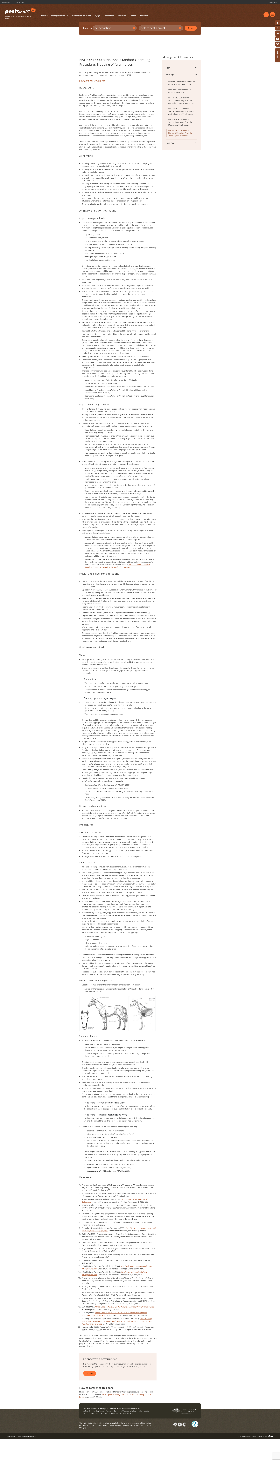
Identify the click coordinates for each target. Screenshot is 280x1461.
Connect (100, 14)
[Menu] (272, 12)
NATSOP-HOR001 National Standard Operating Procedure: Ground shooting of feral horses (181, 100)
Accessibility (20, 2)
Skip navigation (7, 2)
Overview (42, 14)
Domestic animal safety (66, 14)
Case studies (84, 14)
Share (190, 45)
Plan (168, 67)
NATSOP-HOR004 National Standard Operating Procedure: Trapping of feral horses (181, 133)
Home (93, 45)
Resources (93, 14)
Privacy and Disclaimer (24, 1436)
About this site (11, 1436)
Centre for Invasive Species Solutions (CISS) (124, 1409)
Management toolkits (52, 14)
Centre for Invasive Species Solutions (22, 16)
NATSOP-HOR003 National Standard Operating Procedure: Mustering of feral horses (181, 122)
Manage (170, 74)
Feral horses (113, 45)
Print (199, 45)
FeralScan (108, 14)
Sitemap (34, 1436)
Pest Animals (102, 45)
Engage (76, 14)
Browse (190, 28)
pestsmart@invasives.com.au (123, 1413)
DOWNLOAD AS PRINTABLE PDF (92, 81)
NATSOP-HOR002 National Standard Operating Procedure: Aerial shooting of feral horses (181, 111)
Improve (170, 142)
